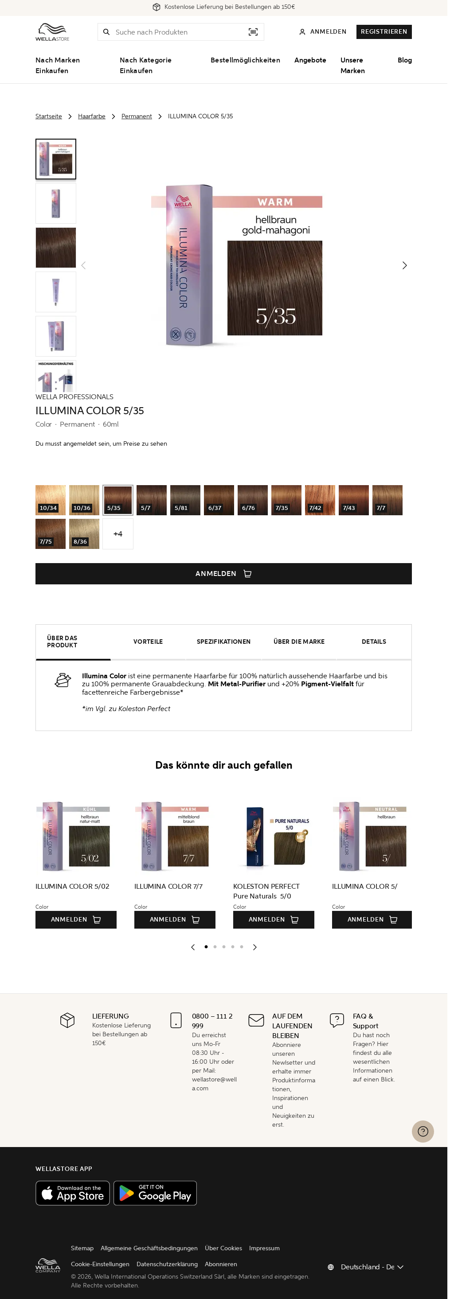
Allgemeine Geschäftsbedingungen (149, 1248)
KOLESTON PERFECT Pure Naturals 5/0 (266, 891)
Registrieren (384, 31)
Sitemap (82, 1248)
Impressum (264, 1248)
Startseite (48, 116)
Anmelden (216, 573)
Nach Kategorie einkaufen (146, 65)
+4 (118, 534)
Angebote (310, 60)
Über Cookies (223, 1248)
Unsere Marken (352, 65)
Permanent (136, 116)
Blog (405, 60)
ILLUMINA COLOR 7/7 (168, 886)
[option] (204, 945)
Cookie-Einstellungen (100, 1264)
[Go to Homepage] (52, 32)
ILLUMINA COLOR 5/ (365, 886)
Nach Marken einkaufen (57, 65)
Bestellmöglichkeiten (245, 60)
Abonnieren (221, 1264)
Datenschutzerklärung (167, 1264)
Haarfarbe (92, 116)
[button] (106, 32)
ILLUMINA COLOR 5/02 (72, 886)
